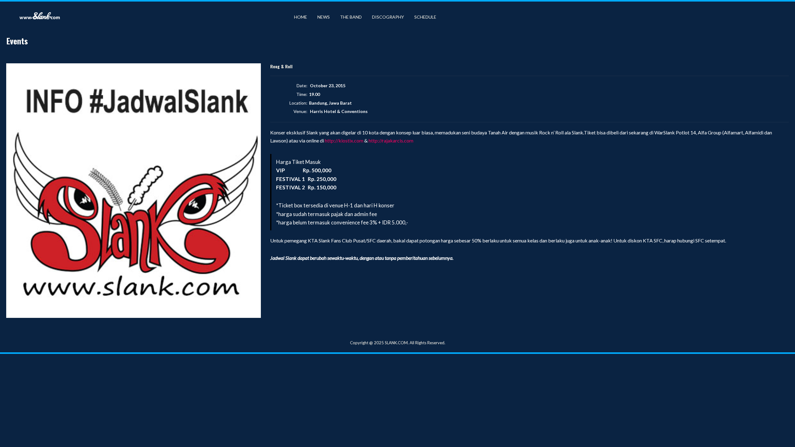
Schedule (425, 17)
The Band (351, 17)
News (323, 17)
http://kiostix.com (344, 140)
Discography (388, 17)
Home (300, 17)
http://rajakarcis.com (391, 140)
